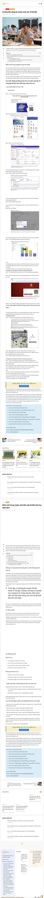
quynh (17, 811)
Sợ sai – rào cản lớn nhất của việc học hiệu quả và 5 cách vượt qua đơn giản (21, 487)
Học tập (7, 9)
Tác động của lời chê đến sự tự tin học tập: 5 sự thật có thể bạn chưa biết (20, 476)
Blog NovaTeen (23, 378)
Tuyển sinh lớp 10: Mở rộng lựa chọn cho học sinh (17, 561)
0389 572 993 (13, 427)
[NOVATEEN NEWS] (5, 3)
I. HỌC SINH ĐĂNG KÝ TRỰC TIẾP (14, 58)
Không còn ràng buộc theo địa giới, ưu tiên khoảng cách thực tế (19, 555)
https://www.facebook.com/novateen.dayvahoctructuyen (21, 429)
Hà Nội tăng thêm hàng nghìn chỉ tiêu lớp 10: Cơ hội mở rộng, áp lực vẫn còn (22, 808)
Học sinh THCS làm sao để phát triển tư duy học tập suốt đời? (22, 464)
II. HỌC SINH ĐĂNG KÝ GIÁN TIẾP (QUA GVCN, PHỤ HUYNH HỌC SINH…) (21, 59)
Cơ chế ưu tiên (10, 556)
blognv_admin (5, 468)
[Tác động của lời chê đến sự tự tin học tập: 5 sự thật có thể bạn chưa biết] (4, 478)
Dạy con (7, 502)
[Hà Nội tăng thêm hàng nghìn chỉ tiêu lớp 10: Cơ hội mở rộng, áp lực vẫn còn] (22, 798)
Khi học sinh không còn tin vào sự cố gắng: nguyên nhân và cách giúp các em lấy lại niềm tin (24, 482)
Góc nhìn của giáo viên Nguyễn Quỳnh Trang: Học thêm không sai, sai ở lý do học (23, 897)
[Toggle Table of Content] (39, 53)
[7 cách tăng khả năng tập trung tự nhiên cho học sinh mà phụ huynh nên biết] (35, 454)
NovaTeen (38, 584)
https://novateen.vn (14, 432)
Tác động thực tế (10, 557)
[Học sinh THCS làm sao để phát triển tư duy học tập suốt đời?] (22, 454)
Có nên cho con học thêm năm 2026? (14, 896)
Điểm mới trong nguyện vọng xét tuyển (14, 54)
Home (3, 9)
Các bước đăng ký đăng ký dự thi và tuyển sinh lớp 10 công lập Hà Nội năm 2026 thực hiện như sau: (23, 57)
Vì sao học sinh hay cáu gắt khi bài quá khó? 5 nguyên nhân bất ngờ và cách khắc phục (23, 492)
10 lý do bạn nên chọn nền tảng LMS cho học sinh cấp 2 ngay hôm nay (35, 798)
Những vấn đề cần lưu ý (13, 560)
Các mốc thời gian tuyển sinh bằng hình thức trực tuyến (18, 563)
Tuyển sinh (12, 9)
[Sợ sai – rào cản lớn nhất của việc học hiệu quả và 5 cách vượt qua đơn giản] (4, 489)
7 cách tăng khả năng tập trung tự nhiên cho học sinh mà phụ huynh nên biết (34, 464)
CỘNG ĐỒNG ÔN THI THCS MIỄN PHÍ (15, 61)
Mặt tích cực (11, 559)
